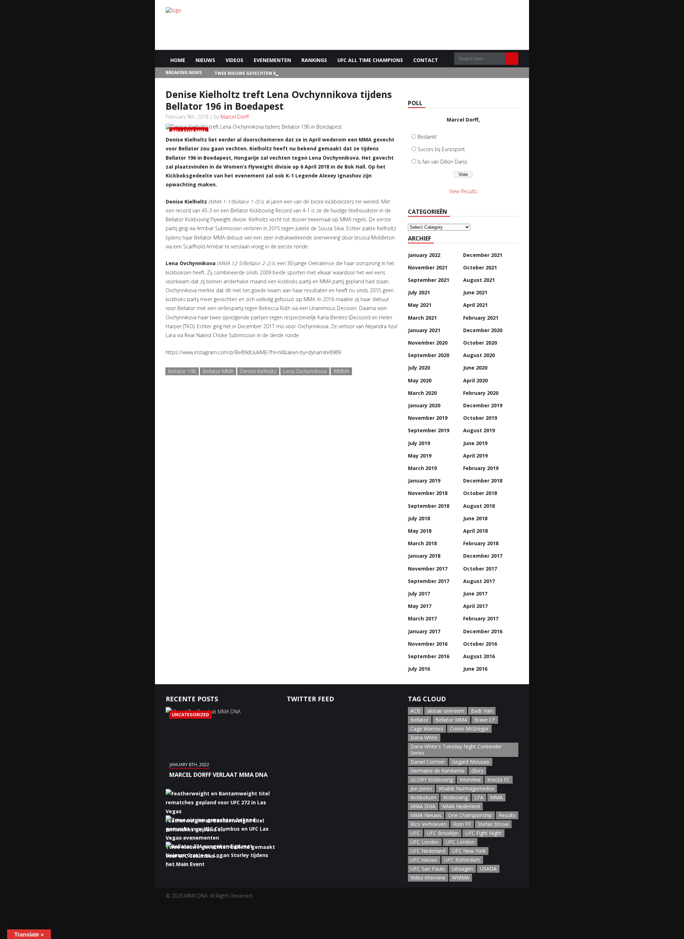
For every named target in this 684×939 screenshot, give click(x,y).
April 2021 (475, 304)
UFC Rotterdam (462, 859)
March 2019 (422, 468)
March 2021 (422, 317)
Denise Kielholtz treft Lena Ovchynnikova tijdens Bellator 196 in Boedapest (279, 100)
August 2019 (479, 430)
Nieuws (205, 60)
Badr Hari (482, 710)
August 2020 (479, 355)
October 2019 (480, 417)
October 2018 (480, 493)
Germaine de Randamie (437, 770)
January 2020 (424, 405)
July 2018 (419, 518)
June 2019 (475, 443)
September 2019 (428, 430)
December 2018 (482, 480)
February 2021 (480, 317)
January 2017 (424, 631)
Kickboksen (423, 797)
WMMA (341, 371)
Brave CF (484, 719)
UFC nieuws (423, 859)
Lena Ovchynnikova (305, 371)
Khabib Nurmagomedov (466, 788)
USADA (488, 868)
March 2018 (422, 543)
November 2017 (427, 568)
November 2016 (427, 643)
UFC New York (469, 850)
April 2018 (475, 530)
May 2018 (419, 530)
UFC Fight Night (483, 833)
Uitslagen (462, 868)
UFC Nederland (427, 850)
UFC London (460, 842)
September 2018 (428, 505)
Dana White (423, 737)
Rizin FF (462, 824)
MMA (496, 797)
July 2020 (419, 367)
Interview (470, 779)
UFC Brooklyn (442, 833)
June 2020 (475, 367)
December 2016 (482, 631)
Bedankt (427, 136)
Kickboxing (455, 797)
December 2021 (482, 255)
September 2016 (428, 656)
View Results (463, 191)
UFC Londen (424, 842)
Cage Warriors (426, 728)
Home (177, 60)
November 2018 (427, 493)
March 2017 (422, 618)
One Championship (470, 815)
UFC (415, 833)
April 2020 (475, 380)
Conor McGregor (469, 728)
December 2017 (482, 555)
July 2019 (419, 443)
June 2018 (475, 518)
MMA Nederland (461, 806)
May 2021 (419, 304)
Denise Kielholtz (258, 371)
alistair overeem (445, 710)
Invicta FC (498, 779)
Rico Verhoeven (428, 824)
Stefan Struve (493, 824)
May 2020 (419, 380)
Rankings (314, 60)
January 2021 (424, 330)
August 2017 (479, 581)
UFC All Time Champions (370, 60)
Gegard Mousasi (470, 761)
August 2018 (479, 505)
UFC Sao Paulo (427, 868)
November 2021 (427, 267)
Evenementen (272, 60)
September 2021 (428, 280)
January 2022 (424, 255)
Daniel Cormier (427, 761)
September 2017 (428, 581)
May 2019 (419, 455)
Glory (477, 770)
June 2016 (475, 668)
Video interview (427, 877)
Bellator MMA (218, 371)
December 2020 (482, 330)
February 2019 (480, 468)
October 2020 (480, 342)
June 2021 (475, 292)
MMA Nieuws (425, 815)
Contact (425, 60)
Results (507, 815)
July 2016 (419, 668)
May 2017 (419, 606)
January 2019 (424, 480)
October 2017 (480, 568)
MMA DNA (422, 806)
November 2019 (427, 417)
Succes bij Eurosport (441, 149)
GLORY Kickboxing (431, 779)
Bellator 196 (182, 371)
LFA (479, 797)
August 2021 (479, 280)
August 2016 (479, 656)
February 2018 (480, 543)
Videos (234, 60)
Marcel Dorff (235, 116)
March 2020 (422, 392)
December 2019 (482, 405)
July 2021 (419, 292)
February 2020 (480, 392)
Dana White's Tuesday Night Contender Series (456, 749)
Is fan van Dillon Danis (442, 161)
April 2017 (475, 606)
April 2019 (475, 455)
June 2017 (475, 593)
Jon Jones (421, 788)
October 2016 (480, 643)
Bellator (419, 719)
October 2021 (480, 267)
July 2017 (419, 593)
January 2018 (424, 555)
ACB (415, 710)
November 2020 (427, 342)
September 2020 (428, 355)
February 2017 (480, 618)
